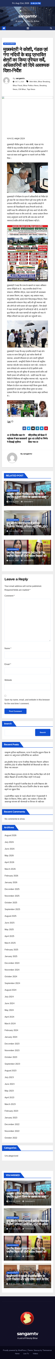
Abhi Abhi (33, 82)
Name (7, 648)
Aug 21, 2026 (14, 1201)
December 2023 (12, 1044)
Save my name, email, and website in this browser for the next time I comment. (27, 702)
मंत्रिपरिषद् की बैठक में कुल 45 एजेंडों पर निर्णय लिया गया (38, 438)
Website (8, 680)
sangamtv (27, 16)
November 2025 (12, 896)
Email (7, 664)
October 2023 (11, 1057)
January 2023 (11, 1118)
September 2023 (12, 1064)
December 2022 (12, 1124)
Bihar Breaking (44, 82)
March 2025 (10, 943)
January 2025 (11, 956)
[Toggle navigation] (28, 28)
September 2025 (12, 909)
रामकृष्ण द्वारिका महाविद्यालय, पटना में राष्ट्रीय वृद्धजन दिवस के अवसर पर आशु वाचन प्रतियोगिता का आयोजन (26, 497)
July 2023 (9, 1077)
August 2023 (10, 1071)
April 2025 (9, 936)
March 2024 (10, 1023)
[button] (51, 28)
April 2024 (9, 1017)
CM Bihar (22, 89)
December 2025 (12, 889)
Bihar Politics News (30, 85)
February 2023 (11, 1111)
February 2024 (11, 1030)
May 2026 (9, 855)
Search (8, 723)
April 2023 (9, 1097)
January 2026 (11, 882)
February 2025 (11, 950)
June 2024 (9, 1003)
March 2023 (10, 1104)
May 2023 (9, 1091)
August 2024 (10, 990)
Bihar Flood (17, 85)
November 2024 (12, 970)
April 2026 (9, 862)
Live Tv (26, 1354)
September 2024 (12, 983)
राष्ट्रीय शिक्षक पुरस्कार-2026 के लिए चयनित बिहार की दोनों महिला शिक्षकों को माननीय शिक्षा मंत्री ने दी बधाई (26, 556)
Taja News (31, 89)
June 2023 (9, 1084)
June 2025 (9, 923)
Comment (9, 596)
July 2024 (9, 997)
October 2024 (11, 976)
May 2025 (9, 929)
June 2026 (9, 849)
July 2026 (9, 842)
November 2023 (12, 1050)
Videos (35, 1354)
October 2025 (11, 903)
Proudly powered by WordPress (15, 1350)
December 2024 (12, 963)
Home (17, 1354)
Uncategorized (9, 43)
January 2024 (11, 1037)
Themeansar (47, 1350)
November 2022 (12, 1131)
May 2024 (9, 1010)
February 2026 (11, 876)
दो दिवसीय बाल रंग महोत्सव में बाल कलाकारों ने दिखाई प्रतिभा (17, 438)
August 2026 (10, 835)
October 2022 (11, 1138)
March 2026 (10, 869)
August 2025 (10, 916)
